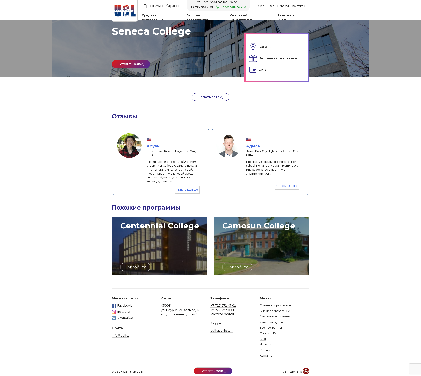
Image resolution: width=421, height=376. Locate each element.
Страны (172, 6)
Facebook (124, 305)
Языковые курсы (285, 18)
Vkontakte (125, 318)
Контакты (298, 6)
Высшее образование (197, 18)
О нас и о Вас (269, 333)
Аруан (153, 146)
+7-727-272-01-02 (223, 305)
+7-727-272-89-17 (223, 310)
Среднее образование (152, 18)
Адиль (253, 146)
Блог (270, 6)
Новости (283, 6)
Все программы (271, 327)
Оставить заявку (131, 64)
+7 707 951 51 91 (202, 7)
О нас (260, 6)
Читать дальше (188, 189)
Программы (153, 6)
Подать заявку (210, 97)
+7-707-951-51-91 (222, 314)
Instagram (124, 311)
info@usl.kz (120, 335)
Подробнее (237, 267)
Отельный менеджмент (241, 18)
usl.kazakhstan (221, 330)
